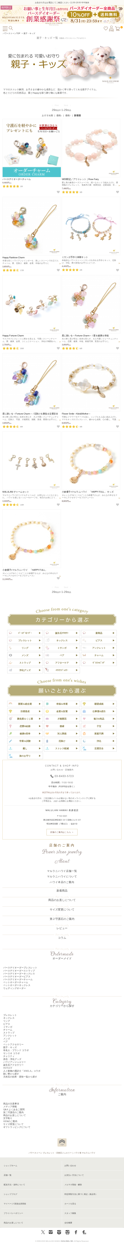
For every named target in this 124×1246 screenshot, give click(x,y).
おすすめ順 (47, 115)
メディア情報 (10, 1106)
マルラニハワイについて (62, 876)
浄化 (99, 741)
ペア (62, 655)
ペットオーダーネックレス (16, 985)
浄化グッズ (25, 670)
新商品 (99, 633)
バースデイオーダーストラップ (19, 971)
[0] (117, 28)
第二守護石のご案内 (13, 1112)
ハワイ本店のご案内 (62, 882)
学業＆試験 (25, 741)
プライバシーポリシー (13, 1213)
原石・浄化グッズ (12, 1059)
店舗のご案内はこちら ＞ (62, 832)
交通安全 (98, 748)
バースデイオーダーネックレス (19, 973)
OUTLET (7, 1068)
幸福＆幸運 (62, 704)
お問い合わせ (70, 1165)
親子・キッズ (29, 33)
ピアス (99, 640)
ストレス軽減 (62, 748)
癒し (25, 748)
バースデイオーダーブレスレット (20, 967)
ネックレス (62, 640)
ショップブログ (10, 1194)
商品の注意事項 (11, 1104)
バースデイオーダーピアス (16, 976)
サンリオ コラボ (11, 1053)
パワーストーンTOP (11, 33)
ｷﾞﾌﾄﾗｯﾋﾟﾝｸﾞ (99, 662)
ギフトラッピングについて (16, 1127)
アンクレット (99, 648)
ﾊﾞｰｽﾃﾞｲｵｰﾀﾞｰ (25, 633)
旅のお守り (25, 756)
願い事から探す (11, 1074)
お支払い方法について (74, 1175)
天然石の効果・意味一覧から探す (20, 1077)
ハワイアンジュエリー (14, 1062)
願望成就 (98, 704)
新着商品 (62, 890)
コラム (62, 937)
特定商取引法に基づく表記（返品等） (80, 1194)
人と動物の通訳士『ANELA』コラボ (21, 1071)
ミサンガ (62, 648)
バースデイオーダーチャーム (16, 179)
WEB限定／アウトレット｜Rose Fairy (80, 179)
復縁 (62, 726)
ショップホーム (10, 1165)
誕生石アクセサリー (13, 1065)
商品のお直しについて (62, 900)
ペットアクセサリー (13, 1044)
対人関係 (62, 733)
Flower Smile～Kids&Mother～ (76, 413)
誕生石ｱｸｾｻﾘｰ (62, 633)
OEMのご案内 (10, 1121)
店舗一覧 (7, 1175)
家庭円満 (98, 733)
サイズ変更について (62, 909)
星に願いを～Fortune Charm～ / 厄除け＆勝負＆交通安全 (30, 413)
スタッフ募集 (70, 1213)
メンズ (25, 655)
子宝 (99, 726)
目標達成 (25, 711)
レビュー (62, 928)
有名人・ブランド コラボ (16, 1050)
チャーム (98, 655)
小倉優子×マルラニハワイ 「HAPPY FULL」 (24, 570)
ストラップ (25, 662)
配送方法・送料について (14, 1185)
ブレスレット (25, 640)
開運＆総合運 (25, 704)
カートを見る (70, 1204)
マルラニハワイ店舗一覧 (62, 871)
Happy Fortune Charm (13, 335)
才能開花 (62, 718)
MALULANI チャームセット (15, 491)
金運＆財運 (62, 711)
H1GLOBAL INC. (67, 1241)
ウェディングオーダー (14, 988)
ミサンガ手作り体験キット (75, 257)
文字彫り (7, 1118)
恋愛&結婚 (25, 726)
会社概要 (68, 1223)
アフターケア (62, 662)
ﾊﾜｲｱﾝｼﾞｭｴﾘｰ (62, 670)
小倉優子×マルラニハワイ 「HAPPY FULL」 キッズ (88, 491)
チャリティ (9, 1056)
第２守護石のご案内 (62, 918)
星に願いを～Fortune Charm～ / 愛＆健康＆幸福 (85, 335)
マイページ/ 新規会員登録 (15, 1204)
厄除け (62, 741)
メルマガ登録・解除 (73, 1185)
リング (25, 648)
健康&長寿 (25, 733)
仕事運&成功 (99, 711)
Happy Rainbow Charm (13, 257)
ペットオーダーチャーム (15, 982)
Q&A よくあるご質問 (14, 1109)
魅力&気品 (99, 718)
